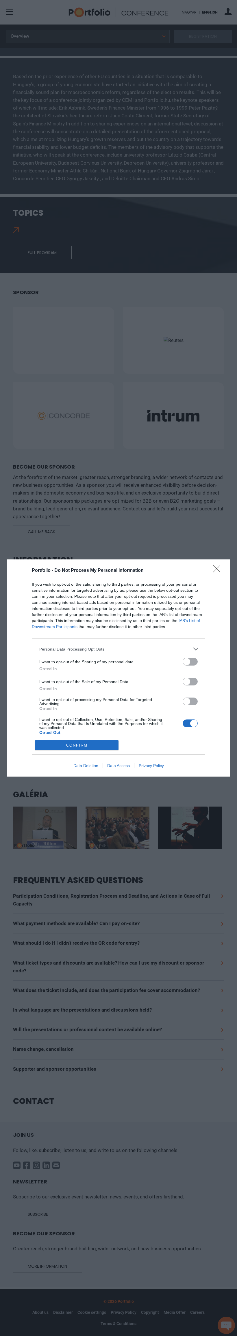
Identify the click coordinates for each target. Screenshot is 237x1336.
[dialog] (118, 668)
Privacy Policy (151, 765)
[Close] (218, 570)
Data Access (118, 765)
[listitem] (118, 649)
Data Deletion (85, 765)
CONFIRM (77, 745)
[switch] (190, 662)
